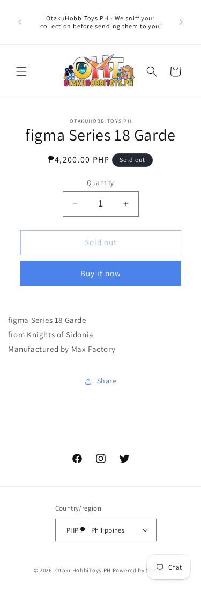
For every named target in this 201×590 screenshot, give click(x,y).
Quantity (100, 182)
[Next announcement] (181, 22)
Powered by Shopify (140, 570)
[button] (21, 71)
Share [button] (107, 381)
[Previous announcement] (20, 22)
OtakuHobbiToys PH (83, 570)
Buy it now (100, 273)
